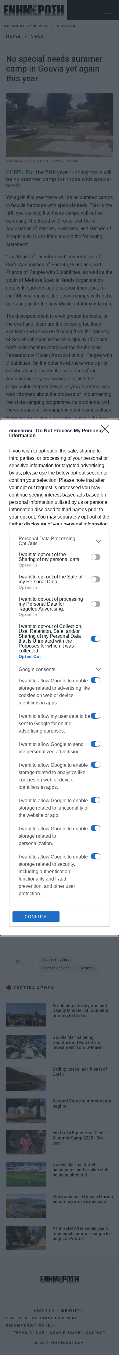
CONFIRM (36, 916)
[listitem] (59, 541)
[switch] (95, 557)
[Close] (107, 431)
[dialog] (59, 677)
